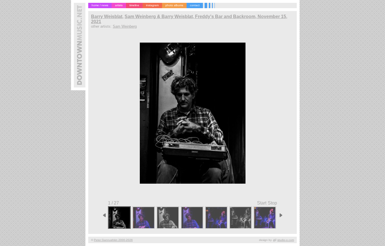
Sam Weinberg (125, 26)
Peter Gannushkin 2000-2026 (113, 239)
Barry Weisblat (106, 16)
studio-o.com (285, 239)
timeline (134, 5)
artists (119, 5)
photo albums (174, 5)
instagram (152, 5)
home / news (100, 5)
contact (195, 5)
